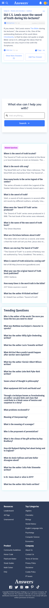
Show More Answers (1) (14, 57)
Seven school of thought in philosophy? (21, 381)
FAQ (5, 572)
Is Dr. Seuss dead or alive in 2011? (19, 477)
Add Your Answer (35, 57)
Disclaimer (29, 567)
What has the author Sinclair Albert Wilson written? (23, 363)
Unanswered (9, 519)
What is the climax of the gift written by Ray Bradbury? (23, 439)
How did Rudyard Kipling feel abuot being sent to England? (24, 449)
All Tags (7, 515)
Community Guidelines (12, 550)
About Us (29, 550)
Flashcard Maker (10, 559)
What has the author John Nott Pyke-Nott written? (22, 372)
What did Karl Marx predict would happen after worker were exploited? (22, 353)
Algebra (28, 511)
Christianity (9, 37)
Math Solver (8, 567)
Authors (29, 11)
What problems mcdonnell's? (16, 410)
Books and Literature (18, 11)
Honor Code (8, 554)
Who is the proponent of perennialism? (21, 431)
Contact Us (29, 554)
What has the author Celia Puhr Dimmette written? (22, 468)
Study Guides (9, 563)
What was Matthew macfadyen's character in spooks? (23, 327)
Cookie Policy (30, 572)
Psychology (29, 533)
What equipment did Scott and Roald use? (22, 388)
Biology (28, 519)
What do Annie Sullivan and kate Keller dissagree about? (21, 459)
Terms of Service (31, 559)
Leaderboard (9, 511)
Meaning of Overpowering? (16, 417)
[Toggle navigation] (3, 3)
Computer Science (32, 537)
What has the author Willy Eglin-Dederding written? (23, 336)
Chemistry (29, 515)
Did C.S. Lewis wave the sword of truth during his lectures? (23, 16)
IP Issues (28, 576)
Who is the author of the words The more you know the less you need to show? (24, 317)
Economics (29, 541)
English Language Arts (34, 528)
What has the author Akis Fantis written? (21, 484)
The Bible (34, 28)
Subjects (6, 11)
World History (30, 524)
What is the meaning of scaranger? (19, 424)
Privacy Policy (30, 563)
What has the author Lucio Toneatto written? (23, 345)
